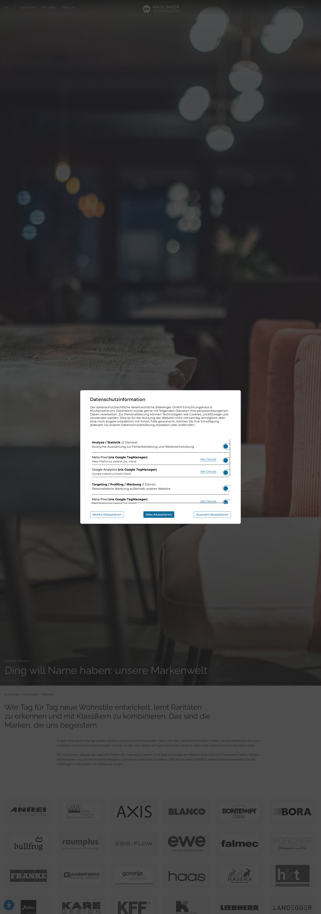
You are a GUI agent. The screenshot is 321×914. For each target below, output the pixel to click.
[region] (160, 471)
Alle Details (208, 459)
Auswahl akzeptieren (212, 514)
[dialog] (160, 457)
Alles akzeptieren (159, 514)
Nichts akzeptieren (107, 514)
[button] (225, 446)
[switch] (225, 445)
